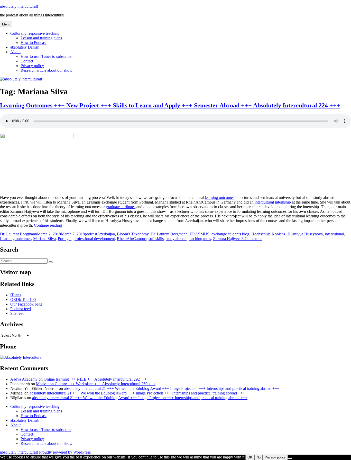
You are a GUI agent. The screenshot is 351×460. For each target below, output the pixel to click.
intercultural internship (273, 202)
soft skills (156, 238)
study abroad (176, 238)
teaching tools (200, 238)
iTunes (15, 295)
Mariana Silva (44, 238)
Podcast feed (20, 309)
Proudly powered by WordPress (65, 452)
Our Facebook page (26, 304)
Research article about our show (46, 70)
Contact (27, 61)
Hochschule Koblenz (268, 234)
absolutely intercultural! (19, 6)
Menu (6, 24)
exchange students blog (230, 234)
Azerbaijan (106, 234)
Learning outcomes (15, 238)
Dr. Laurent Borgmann (18, 234)
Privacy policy (32, 65)
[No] (290, 458)
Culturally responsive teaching (34, 33)
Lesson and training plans (41, 38)
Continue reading (48, 225)
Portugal (64, 238)
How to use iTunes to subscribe (46, 56)
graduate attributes (120, 207)
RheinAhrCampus (131, 238)
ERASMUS (199, 234)
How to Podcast (34, 42)
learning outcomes (219, 197)
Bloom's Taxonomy (133, 234)
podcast (91, 234)
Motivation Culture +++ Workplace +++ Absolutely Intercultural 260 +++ (95, 384)
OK (249, 457)
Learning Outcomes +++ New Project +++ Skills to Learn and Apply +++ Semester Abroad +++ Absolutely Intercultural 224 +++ (170, 105)
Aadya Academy (24, 379)
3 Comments (252, 238)
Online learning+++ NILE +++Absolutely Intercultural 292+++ (95, 379)
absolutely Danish (24, 47)
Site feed (17, 313)
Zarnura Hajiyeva (227, 238)
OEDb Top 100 (23, 299)
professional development (94, 238)
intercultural (334, 234)
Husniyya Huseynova (305, 234)
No (258, 457)
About (15, 52)
